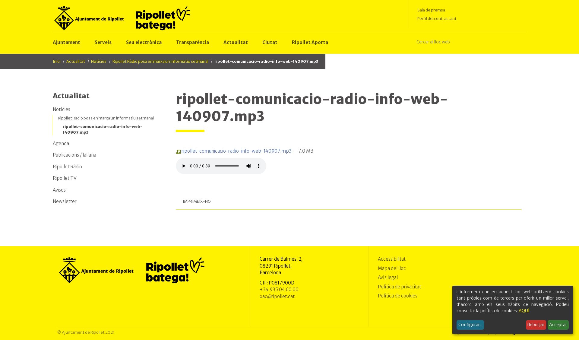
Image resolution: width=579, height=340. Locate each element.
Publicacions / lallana (74, 155)
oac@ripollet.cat (277, 296)
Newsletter (65, 201)
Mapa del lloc (392, 268)
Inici (56, 61)
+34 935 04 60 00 (279, 289)
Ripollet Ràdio (67, 167)
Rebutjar (535, 324)
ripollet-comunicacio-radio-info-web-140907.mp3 (237, 151)
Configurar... (470, 324)
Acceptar (558, 324)
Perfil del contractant (437, 18)
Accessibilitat (392, 259)
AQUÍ (524, 310)
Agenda (61, 143)
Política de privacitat (399, 287)
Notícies (98, 61)
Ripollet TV (65, 178)
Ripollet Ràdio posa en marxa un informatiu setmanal (160, 61)
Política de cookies (397, 296)
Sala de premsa (431, 10)
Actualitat (75, 61)
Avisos (59, 190)
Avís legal (388, 277)
